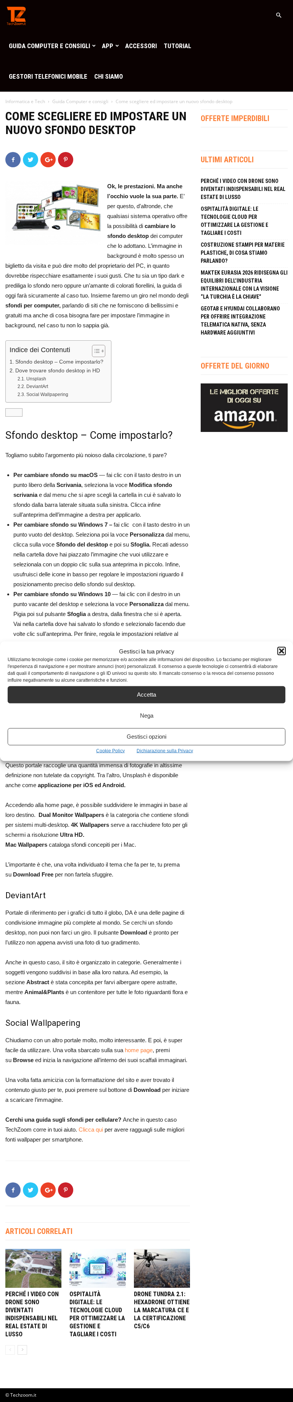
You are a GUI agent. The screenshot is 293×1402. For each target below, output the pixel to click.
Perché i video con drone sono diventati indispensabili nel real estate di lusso (243, 189)
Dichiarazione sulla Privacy (165, 750)
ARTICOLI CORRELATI (38, 1231)
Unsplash (36, 379)
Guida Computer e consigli (49, 46)
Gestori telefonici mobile (48, 76)
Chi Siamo (108, 76)
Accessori (141, 46)
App (107, 46)
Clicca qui (91, 1129)
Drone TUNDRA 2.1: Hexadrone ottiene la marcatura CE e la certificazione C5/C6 (162, 1310)
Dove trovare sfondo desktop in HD (57, 371)
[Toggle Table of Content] (94, 350)
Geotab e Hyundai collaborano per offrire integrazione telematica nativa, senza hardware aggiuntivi (240, 321)
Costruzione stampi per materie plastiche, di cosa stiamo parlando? (243, 253)
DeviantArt (37, 386)
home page (139, 1050)
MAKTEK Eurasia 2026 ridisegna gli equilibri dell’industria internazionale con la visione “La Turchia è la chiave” (244, 285)
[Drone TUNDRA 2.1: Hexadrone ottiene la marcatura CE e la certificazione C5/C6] (162, 1268)
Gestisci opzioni (146, 736)
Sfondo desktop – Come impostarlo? (59, 362)
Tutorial (177, 46)
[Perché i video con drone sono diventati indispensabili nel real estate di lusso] (33, 1268)
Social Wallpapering (47, 394)
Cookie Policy (110, 750)
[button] (281, 651)
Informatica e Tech (25, 101)
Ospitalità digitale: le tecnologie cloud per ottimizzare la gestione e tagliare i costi (234, 221)
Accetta (146, 694)
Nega (146, 715)
